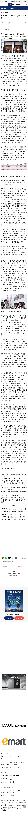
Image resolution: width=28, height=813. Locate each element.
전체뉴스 (3, 8)
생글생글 (20, 792)
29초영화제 (12, 795)
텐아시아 (12, 792)
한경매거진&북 (4, 1)
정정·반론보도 (4, 767)
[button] (25, 1)
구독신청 (9, 618)
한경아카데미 (4, 792)
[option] (14, 684)
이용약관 (22, 762)
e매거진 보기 (19, 618)
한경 (4, 756)
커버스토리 (11, 8)
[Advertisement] (14, 648)
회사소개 (3, 762)
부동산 (22, 8)
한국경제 (3, 790)
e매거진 (21, 1)
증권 (17, 8)
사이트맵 (18, 767)
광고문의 (16, 762)
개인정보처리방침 (5, 764)
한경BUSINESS (6, 12)
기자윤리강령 (15, 764)
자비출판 (13, 1)
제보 (17, 1)
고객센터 (12, 767)
